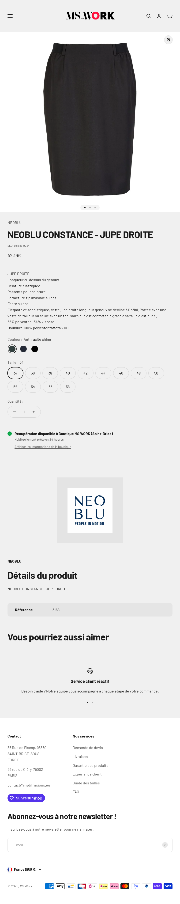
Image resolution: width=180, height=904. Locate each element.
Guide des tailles (86, 783)
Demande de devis (88, 747)
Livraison (80, 756)
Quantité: (15, 401)
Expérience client (87, 774)
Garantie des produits (90, 765)
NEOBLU (15, 222)
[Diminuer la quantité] (14, 411)
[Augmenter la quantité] (34, 411)
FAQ (76, 791)
